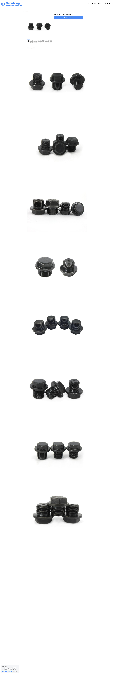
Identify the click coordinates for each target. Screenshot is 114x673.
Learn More (14, 668)
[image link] (3, 3)
